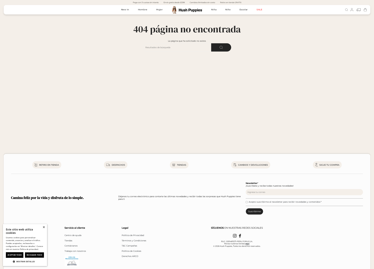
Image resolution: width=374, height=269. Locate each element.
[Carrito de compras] (365, 10)
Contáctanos (71, 245)
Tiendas (68, 240)
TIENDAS (181, 165)
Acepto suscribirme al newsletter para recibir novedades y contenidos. (285, 202)
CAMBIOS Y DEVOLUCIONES (253, 165)
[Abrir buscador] (346, 9)
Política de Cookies (131, 251)
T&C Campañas (129, 245)
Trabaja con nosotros (75, 251)
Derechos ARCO (130, 256)
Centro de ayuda (73, 235)
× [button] (44, 227)
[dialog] (25, 245)
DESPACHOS (118, 165)
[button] (25, 261)
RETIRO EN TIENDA (49, 165)
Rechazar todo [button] (34, 255)
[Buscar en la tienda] (221, 47)
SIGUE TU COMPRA (329, 165)
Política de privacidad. (29, 249)
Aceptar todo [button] (14, 255)
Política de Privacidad (133, 235)
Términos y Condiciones (134, 240)
